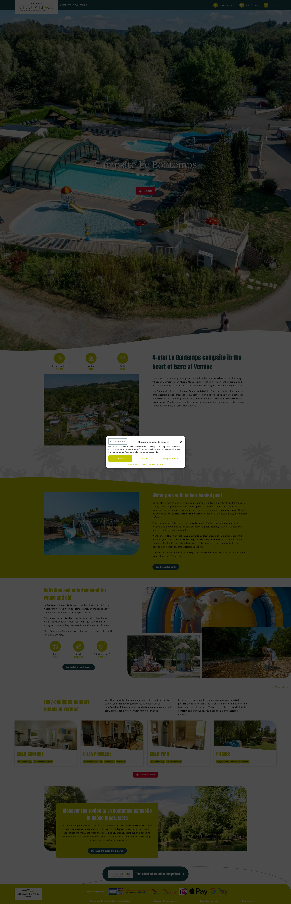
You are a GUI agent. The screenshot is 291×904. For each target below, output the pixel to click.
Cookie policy (133, 464)
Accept (120, 458)
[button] (181, 441)
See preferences (171, 458)
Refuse (145, 458)
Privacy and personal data (152, 464)
